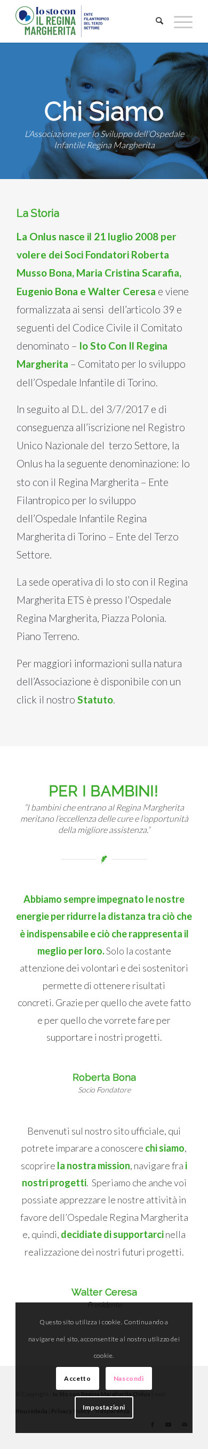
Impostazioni (104, 1407)
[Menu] (178, 21)
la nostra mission (93, 1165)
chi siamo (165, 1148)
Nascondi (129, 1378)
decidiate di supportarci (112, 1234)
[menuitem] (154, 21)
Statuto (95, 699)
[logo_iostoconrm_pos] (86, 21)
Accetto (77, 1378)
